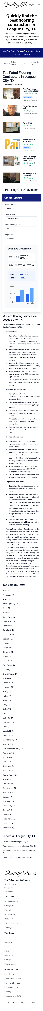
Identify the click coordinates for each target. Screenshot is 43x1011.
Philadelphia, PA (11, 923)
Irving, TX (7, 700)
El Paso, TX (7, 656)
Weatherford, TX (10, 828)
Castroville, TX (9, 621)
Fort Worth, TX (9, 665)
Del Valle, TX (8, 652)
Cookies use (8, 891)
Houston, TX (8, 687)
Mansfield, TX (8, 731)
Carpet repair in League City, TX (16, 842)
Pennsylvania (10, 964)
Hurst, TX (7, 691)
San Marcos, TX (9, 788)
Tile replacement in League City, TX (17, 857)
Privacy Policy (8, 888)
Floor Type (9, 204)
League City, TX (35, 63)
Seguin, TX (7, 797)
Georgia (7, 960)
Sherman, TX (8, 801)
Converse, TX (8, 634)
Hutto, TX (7, 696)
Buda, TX (6, 608)
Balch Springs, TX (10, 604)
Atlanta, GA (9, 927)
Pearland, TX (8, 753)
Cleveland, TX (8, 630)
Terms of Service (10, 884)
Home (6, 63)
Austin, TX (7, 599)
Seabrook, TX (8, 792)
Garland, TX (8, 669)
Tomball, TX (8, 823)
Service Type (10, 214)
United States (13, 63)
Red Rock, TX (8, 766)
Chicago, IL (9, 906)
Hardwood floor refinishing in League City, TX (20, 851)
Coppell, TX (8, 639)
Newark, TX (8, 744)
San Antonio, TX (10, 784)
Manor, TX (7, 727)
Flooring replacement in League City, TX (19, 846)
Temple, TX (7, 814)
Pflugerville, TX (9, 757)
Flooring (7, 992)
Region (7, 235)
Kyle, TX (6, 713)
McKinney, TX (8, 735)
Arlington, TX (8, 595)
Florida (7, 946)
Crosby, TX (7, 643)
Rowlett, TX (7, 779)
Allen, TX (6, 590)
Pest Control (9, 974)
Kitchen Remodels (11, 987)
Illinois (7, 951)
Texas (25, 63)
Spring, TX (7, 810)
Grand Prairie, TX (10, 674)
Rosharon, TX (8, 770)
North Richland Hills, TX (13, 748)
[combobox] (21, 208)
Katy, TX (6, 705)
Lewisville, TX (8, 722)
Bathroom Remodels (13, 978)
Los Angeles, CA (11, 901)
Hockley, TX (8, 683)
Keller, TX (7, 709)
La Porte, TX (8, 718)
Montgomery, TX (10, 740)
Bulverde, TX (8, 612)
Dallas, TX (7, 648)
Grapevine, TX (9, 678)
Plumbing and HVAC (12, 996)
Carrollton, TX (9, 617)
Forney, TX (7, 661)
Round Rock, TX (10, 775)
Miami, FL (8, 910)
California (8, 942)
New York (8, 955)
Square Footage (11, 224)
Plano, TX (7, 762)
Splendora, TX (9, 806)
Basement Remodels (12, 983)
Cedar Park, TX (9, 626)
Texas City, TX (9, 819)
